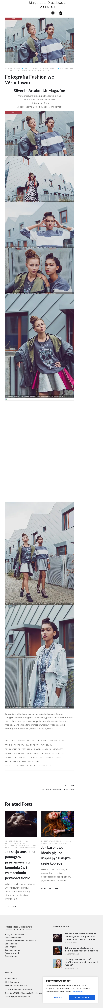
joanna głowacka (15, 753)
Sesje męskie (10, 947)
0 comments (66, 68)
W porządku (81, 997)
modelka (38, 753)
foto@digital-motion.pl (22, 989)
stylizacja (48, 766)
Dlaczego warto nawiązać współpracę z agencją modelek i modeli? (81, 962)
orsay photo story (55, 753)
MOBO (29, 753)
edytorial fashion (37, 741)
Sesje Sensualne (27, 847)
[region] (70, 990)
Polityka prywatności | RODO (17, 996)
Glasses (46, 749)
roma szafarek (54, 757)
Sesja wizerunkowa (13, 937)
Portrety (46, 843)
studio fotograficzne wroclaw (22, 766)
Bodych (21, 741)
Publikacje (43, 71)
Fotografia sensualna (17, 845)
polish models (36, 757)
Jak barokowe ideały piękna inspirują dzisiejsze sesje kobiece (81, 949)
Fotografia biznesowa (14, 934)
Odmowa (57, 997)
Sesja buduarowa (12, 950)
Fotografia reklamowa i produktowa (20, 940)
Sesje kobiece (60, 843)
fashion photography (16, 745)
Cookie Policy (77, 991)
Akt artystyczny (17, 842)
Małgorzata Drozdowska (42, 68)
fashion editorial (58, 741)
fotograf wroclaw (40, 745)
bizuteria (10, 741)
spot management (31, 761)
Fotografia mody (12, 953)
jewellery (58, 749)
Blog (11, 71)
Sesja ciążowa (11, 956)
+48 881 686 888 (20, 985)
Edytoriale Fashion (26, 71)
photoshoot (20, 757)
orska (8, 757)
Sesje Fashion (12, 761)
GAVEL (37, 749)
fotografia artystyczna (18, 749)
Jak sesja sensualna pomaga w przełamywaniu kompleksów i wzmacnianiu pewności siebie (81, 936)
